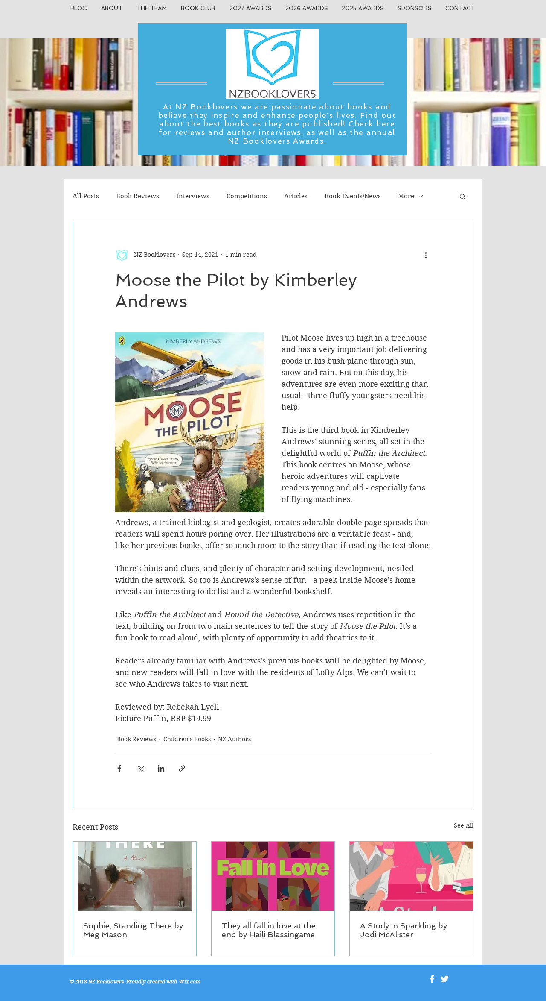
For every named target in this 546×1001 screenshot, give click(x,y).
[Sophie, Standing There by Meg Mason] (134, 876)
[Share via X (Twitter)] (140, 768)
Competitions (247, 196)
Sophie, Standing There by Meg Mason (133, 930)
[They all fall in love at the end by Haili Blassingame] (273, 876)
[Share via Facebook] (119, 768)
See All (463, 825)
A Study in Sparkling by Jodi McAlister (403, 930)
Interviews (192, 196)
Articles (296, 196)
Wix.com (189, 981)
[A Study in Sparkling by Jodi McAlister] (411, 876)
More (406, 196)
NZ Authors (234, 739)
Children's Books (187, 739)
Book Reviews (137, 196)
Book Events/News (353, 196)
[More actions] (426, 255)
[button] (463, 196)
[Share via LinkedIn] (161, 768)
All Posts (86, 196)
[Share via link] (182, 768)
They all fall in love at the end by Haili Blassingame (269, 930)
